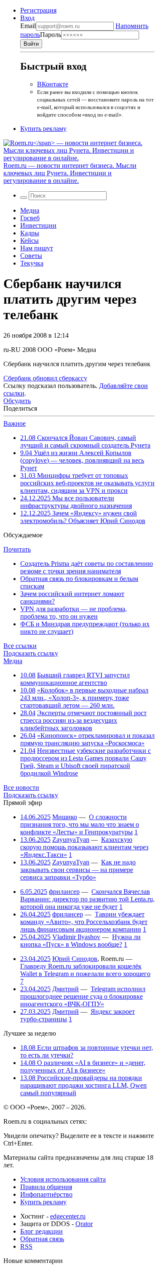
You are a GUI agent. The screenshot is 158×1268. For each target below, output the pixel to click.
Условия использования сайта (63, 1179)
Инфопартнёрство (46, 1194)
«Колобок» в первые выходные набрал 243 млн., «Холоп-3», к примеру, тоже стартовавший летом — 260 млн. (84, 698)
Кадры (29, 233)
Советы (31, 255)
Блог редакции (41, 1231)
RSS (26, 1246)
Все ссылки (20, 645)
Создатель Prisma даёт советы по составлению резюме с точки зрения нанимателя (86, 567)
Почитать (17, 549)
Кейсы (29, 240)
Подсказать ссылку (30, 653)
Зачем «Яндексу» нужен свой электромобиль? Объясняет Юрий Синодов (82, 517)
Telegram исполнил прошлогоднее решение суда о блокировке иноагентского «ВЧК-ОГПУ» (82, 996)
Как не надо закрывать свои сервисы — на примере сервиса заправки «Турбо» (78, 870)
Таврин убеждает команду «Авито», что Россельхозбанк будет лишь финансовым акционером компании (83, 922)
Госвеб (30, 217)
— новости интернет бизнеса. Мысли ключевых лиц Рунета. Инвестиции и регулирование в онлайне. (70, 173)
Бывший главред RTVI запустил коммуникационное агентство (75, 679)
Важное (14, 423)
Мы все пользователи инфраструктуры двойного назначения (76, 502)
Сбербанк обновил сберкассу (45, 378)
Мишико (64, 816)
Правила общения (46, 1186)
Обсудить (17, 400)
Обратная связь (42, 1238)
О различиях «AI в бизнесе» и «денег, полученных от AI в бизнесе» (82, 1066)
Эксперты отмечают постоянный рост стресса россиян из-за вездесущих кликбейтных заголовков (83, 720)
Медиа (29, 210)
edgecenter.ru (68, 1216)
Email (28, 25)
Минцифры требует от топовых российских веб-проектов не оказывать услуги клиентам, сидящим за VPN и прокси (87, 483)
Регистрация (38, 10)
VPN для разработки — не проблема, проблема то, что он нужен (73, 612)
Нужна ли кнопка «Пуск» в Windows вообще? (80, 940)
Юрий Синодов (74, 958)
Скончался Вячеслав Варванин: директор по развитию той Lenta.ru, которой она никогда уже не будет (87, 899)
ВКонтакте (52, 84)
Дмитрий (65, 988)
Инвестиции (38, 225)
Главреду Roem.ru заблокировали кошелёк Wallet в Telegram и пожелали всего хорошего (85, 970)
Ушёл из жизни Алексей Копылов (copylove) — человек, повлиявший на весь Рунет (82, 460)
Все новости (21, 787)
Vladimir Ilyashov (76, 936)
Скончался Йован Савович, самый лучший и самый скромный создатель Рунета (85, 441)
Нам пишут (36, 248)
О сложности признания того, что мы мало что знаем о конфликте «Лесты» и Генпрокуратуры (79, 824)
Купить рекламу (43, 128)
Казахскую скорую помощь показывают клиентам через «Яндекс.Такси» (84, 847)
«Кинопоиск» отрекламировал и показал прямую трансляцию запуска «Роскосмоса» (87, 739)
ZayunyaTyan (70, 839)
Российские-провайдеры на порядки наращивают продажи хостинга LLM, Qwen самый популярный (83, 1085)
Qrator (84, 1223)
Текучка (31, 263)
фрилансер (64, 891)
